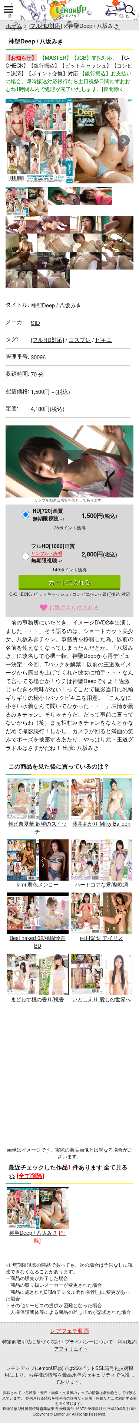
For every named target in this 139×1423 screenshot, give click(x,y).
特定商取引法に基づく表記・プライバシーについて (57, 1341)
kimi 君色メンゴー (38, 884)
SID (35, 322)
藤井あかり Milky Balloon (101, 823)
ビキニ (103, 339)
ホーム (14, 25)
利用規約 (127, 1341)
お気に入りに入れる (73, 607)
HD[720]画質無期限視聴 (48, 514)
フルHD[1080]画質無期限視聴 (53, 553)
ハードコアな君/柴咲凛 (101, 884)
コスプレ (80, 339)
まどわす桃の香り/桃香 (37, 999)
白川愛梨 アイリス (101, 937)
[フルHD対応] (45, 25)
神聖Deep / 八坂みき (33, 1232)
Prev (15, 141)
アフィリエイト (71, 1348)
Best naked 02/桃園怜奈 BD (38, 941)
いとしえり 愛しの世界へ (101, 999)
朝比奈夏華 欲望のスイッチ (37, 827)
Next (124, 141)
